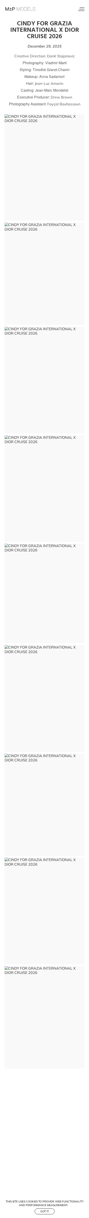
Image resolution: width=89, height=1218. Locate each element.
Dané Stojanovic (61, 56)
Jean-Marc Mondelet (51, 90)
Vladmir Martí (56, 62)
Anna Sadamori (52, 76)
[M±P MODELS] (21, 9)
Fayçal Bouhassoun (63, 104)
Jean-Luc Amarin (49, 83)
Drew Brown (61, 97)
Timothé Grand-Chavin (51, 69)
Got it (44, 1211)
